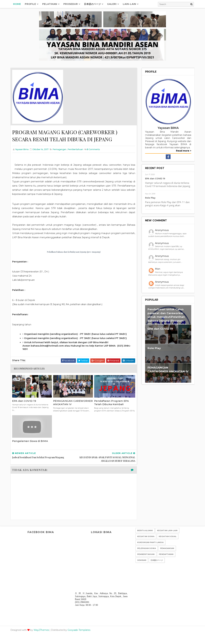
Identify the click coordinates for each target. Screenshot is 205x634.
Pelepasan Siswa (146, 548)
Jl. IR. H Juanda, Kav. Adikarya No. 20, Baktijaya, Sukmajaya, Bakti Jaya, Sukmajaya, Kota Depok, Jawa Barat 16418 (101, 596)
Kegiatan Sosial (167, 536)
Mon (157, 268)
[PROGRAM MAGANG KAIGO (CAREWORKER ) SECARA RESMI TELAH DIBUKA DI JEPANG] (37, 96)
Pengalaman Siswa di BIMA (30, 441)
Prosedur (70, 4)
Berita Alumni (145, 530)
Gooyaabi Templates (79, 630)
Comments (93, 149)
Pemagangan (59, 149)
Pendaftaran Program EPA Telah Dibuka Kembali (111, 402)
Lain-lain (129, 4)
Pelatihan (49, 4)
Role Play (150, 197)
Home (17, 4)
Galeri (112, 4)
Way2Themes (41, 630)
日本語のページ (92, 4)
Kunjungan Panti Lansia (150, 542)
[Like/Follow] (168, 156)
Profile (30, 4)
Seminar (141, 560)
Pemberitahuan (75, 149)
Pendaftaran (166, 554)
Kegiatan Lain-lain (167, 530)
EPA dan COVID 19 (24, 400)
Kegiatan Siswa (145, 536)
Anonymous (162, 230)
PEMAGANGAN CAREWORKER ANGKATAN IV (73, 402)
